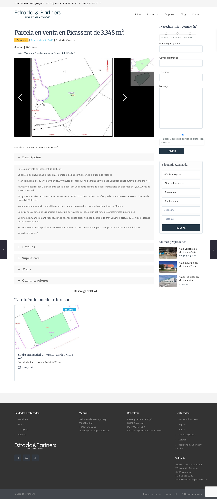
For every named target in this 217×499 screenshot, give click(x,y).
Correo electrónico (168, 57)
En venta (21, 40)
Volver (19, 47)
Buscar (181, 227)
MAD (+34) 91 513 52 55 (41, 3)
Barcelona (22, 419)
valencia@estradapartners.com (191, 479)
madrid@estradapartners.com (94, 430)
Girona (21, 424)
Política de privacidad (192, 494)
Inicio (138, 14)
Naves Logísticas (187, 434)
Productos (153, 14)
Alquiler (182, 424)
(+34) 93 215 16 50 (136, 426)
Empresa (169, 14)
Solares (182, 439)
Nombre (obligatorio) (169, 43)
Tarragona (22, 429)
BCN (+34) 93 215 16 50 (66, 3)
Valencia (70, 40)
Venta (182, 429)
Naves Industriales (188, 419)
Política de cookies (152, 494)
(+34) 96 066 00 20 (184, 475)
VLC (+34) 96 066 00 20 (90, 3)
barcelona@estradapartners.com (144, 430)
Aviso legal (171, 494)
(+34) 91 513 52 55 (87, 426)
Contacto (197, 14)
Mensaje (163, 86)
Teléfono (164, 71)
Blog (183, 14)
